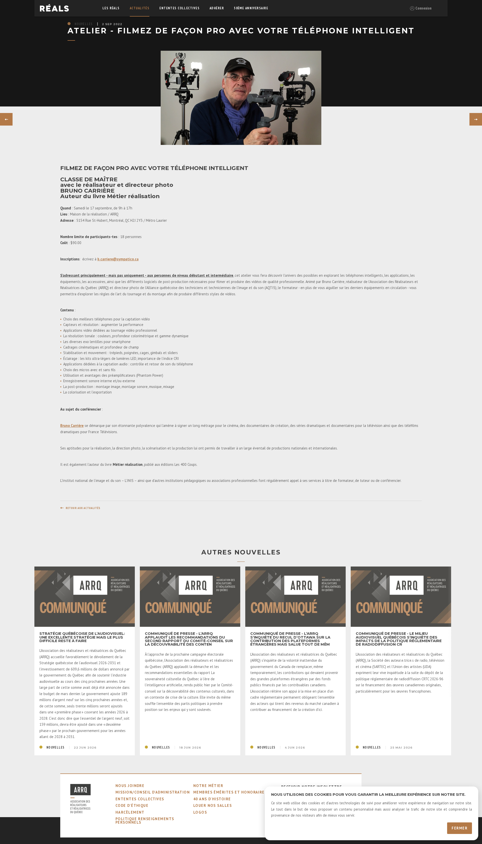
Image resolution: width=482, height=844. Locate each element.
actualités (139, 8)
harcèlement (130, 812)
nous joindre (129, 785)
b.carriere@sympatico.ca (118, 259)
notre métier (208, 785)
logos (200, 812)
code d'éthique (131, 805)
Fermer (459, 828)
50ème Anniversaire (251, 8)
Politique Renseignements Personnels (144, 820)
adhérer (217, 8)
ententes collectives (179, 8)
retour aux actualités (83, 508)
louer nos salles (212, 805)
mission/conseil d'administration (152, 792)
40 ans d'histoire (212, 799)
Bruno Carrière (72, 425)
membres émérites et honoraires (230, 792)
